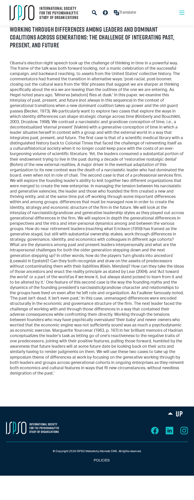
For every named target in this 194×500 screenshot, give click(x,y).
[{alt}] (32, 428)
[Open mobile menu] (181, 12)
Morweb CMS (108, 451)
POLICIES (97, 460)
